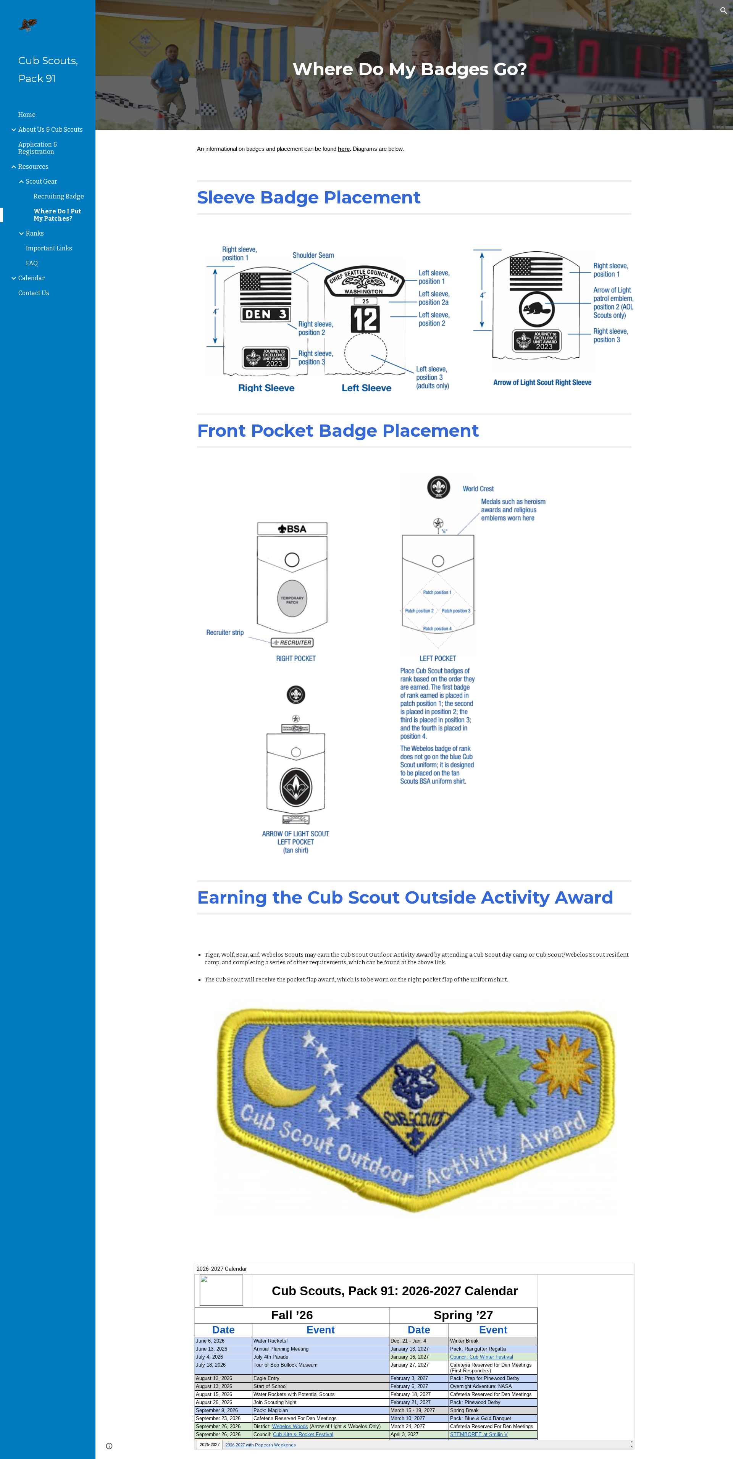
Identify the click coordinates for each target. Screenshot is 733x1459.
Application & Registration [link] (37, 148)
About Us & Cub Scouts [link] (50, 129)
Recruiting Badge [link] (59, 196)
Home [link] (27, 114)
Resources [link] (33, 166)
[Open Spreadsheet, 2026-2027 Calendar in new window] (620, 1273)
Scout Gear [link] (41, 181)
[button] (724, 11)
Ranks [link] (35, 233)
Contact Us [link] (33, 293)
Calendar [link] (31, 278)
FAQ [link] (32, 263)
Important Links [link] (49, 248)
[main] (414, 65)
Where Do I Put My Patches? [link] (57, 215)
